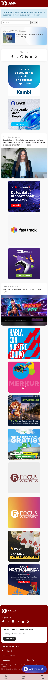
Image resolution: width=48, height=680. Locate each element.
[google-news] (35, 56)
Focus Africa (7, 660)
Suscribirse (9, 639)
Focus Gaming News (10, 647)
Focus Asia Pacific (9, 655)
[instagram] (21, 56)
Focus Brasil (7, 651)
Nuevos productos (10, 286)
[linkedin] (26, 56)
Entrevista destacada (11, 137)
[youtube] (31, 56)
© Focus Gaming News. (8, 665)
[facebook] (12, 56)
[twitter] (17, 56)
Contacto (30, 660)
